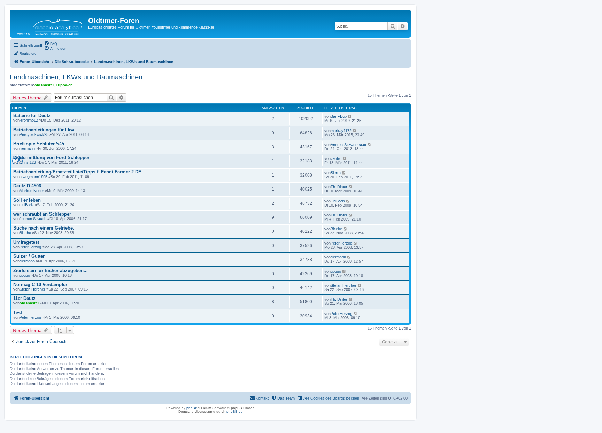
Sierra (336, 173)
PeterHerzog (30, 247)
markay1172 (341, 131)
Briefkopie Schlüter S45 (38, 143)
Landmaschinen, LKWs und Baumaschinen (76, 77)
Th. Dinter (339, 187)
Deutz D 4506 (27, 185)
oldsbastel (44, 85)
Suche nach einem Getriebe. (43, 228)
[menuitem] (50, 43)
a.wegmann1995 (33, 177)
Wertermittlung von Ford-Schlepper (51, 157)
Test (17, 312)
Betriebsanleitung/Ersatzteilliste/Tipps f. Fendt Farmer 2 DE (77, 172)
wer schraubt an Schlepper (42, 214)
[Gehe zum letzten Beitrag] (350, 116)
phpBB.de (234, 411)
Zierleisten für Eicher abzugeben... (50, 270)
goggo (25, 275)
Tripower (64, 85)
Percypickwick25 (34, 134)
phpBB (192, 408)
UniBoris (27, 205)
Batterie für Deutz (32, 115)
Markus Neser (32, 190)
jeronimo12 (29, 120)
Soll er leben (27, 200)
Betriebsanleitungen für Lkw (43, 129)
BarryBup (339, 116)
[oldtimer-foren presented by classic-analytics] (49, 23)
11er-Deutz (24, 298)
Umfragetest (26, 242)
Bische (25, 233)
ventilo (336, 158)
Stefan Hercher (32, 289)
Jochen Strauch (33, 219)
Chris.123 (28, 162)
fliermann (27, 148)
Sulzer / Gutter (29, 256)
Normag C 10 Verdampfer (40, 284)
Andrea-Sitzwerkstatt (348, 144)
